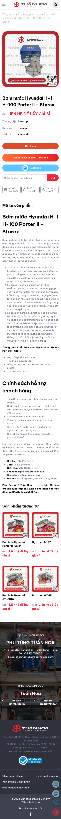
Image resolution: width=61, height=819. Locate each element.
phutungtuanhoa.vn (29, 475)
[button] (3, 4)
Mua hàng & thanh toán (15, 787)
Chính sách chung (12, 775)
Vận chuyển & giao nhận (16, 781)
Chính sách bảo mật (47, 775)
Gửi (53, 177)
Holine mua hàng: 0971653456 (30, 157)
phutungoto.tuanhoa (32, 471)
